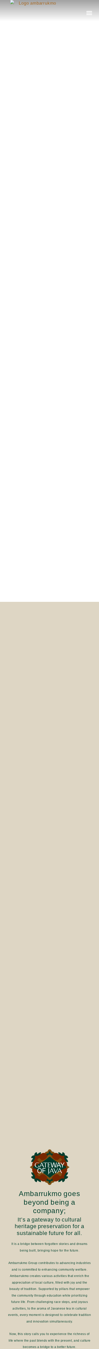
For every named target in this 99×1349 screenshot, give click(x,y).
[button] (89, 13)
